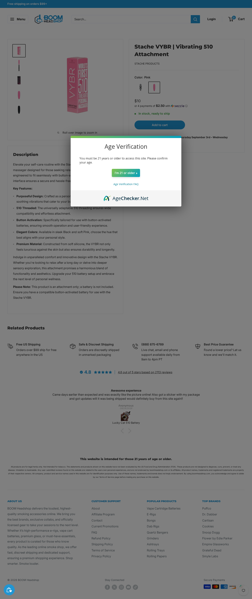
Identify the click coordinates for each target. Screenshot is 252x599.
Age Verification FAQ (126, 184)
